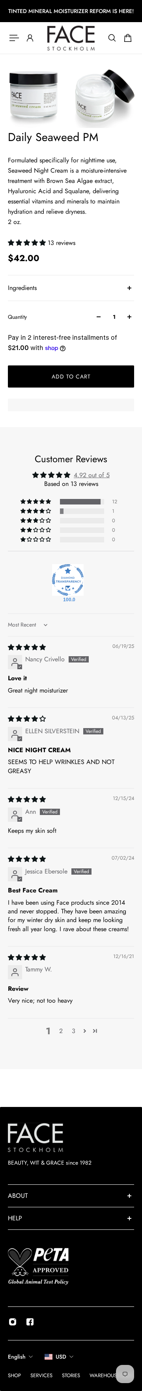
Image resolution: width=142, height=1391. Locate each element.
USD (61, 1357)
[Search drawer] (112, 38)
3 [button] (73, 1030)
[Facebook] (30, 1322)
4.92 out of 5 (92, 475)
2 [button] (61, 1030)
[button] (28, 242)
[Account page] (30, 38)
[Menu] (14, 38)
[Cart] (128, 38)
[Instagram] (12, 1322)
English (17, 1357)
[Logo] (71, 38)
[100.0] (68, 580)
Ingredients (22, 287)
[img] (27, 647)
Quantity (17, 317)
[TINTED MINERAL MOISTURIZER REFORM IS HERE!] (71, 11)
